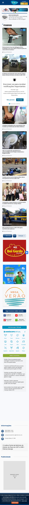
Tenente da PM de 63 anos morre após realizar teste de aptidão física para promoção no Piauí (13, 367)
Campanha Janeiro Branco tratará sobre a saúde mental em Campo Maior (14, 203)
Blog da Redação (14, 15)
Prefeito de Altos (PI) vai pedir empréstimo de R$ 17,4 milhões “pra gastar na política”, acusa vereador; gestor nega (14, 375)
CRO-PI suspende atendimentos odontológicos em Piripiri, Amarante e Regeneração (13, 152)
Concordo (15, 502)
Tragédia (6, 70)
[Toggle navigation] (3, 2)
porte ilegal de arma (9, 43)
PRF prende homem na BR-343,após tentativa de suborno (12, 228)
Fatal (5, 173)
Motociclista (7, 224)
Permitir (19, 100)
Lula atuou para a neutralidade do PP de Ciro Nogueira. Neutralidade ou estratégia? (18, 18)
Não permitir (11, 100)
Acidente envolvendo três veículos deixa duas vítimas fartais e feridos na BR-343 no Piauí (13, 75)
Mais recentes (14, 355)
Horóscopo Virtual (14, 327)
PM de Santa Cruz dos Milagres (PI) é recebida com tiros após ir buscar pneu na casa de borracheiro (14, 48)
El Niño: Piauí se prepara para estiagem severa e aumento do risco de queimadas (13, 361)
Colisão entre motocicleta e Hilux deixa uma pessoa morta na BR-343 (13, 177)
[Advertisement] (14, 403)
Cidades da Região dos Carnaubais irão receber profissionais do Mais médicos (13, 126)
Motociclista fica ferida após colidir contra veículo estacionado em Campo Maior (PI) (14, 388)
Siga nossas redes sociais (14, 311)
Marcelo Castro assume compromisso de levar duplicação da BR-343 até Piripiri (14, 382)
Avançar (21, 235)
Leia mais (24, 501)
